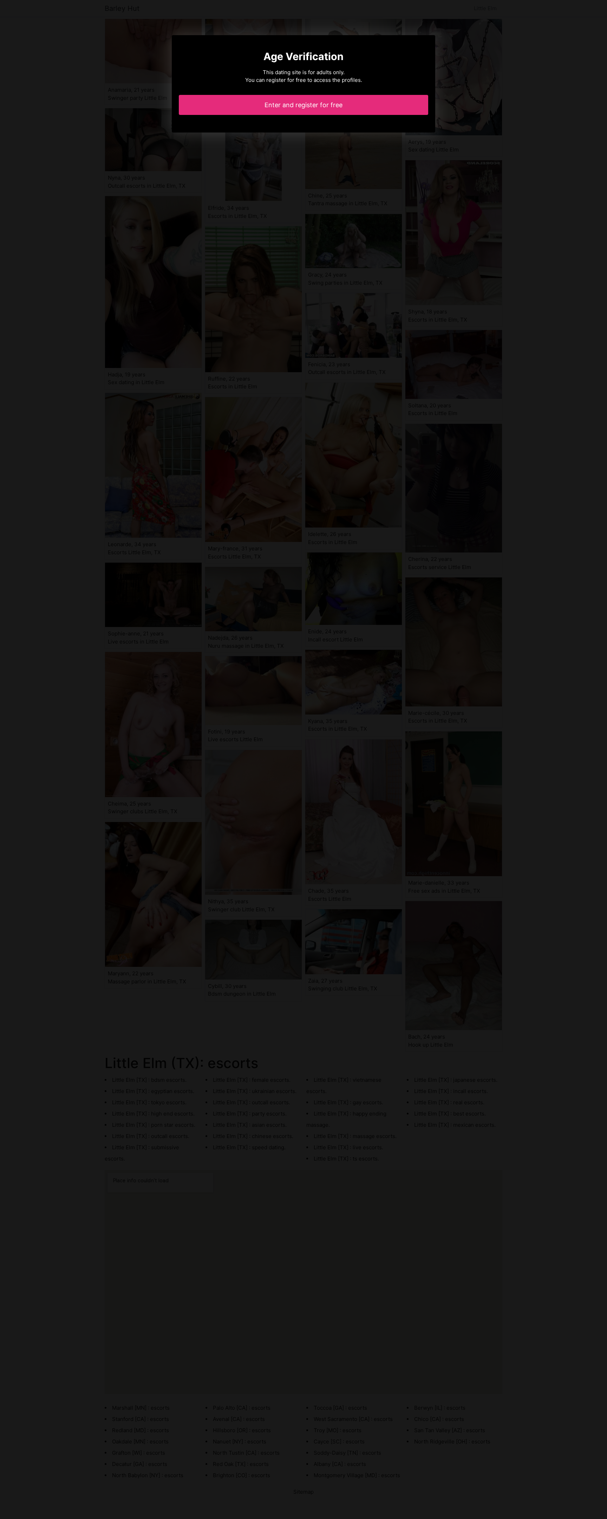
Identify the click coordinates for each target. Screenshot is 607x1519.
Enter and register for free (303, 105)
